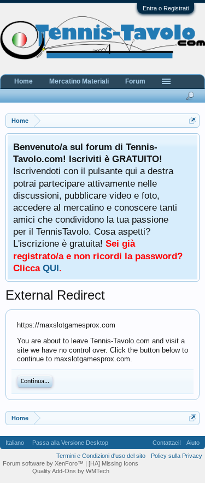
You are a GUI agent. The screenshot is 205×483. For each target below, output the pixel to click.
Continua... (35, 381)
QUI (51, 268)
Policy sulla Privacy (176, 455)
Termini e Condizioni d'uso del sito (100, 455)
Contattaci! (167, 442)
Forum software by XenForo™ (44, 463)
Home (23, 81)
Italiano (14, 442)
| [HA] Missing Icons (111, 463)
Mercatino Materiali (79, 81)
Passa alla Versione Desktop (70, 442)
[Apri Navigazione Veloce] (192, 120)
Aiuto (193, 442)
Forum (135, 81)
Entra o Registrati (166, 8)
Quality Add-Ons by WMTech (70, 471)
